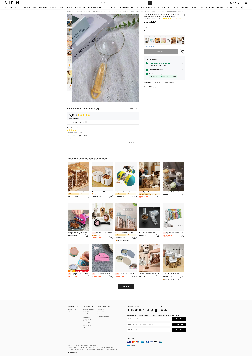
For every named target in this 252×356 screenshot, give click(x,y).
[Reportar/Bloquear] (137, 143)
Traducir (69, 138)
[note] (122, 240)
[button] (242, 3)
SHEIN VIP (85, 327)
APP (161, 306)
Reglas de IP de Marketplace (75, 349)
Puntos (99, 314)
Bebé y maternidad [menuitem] (146, 7)
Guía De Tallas (87, 325)
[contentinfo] (156, 342)
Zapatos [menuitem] (105, 7)
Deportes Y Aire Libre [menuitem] (160, 7)
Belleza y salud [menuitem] (185, 7)
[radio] (147, 31)
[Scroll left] (244, 7)
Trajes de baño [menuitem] (54, 7)
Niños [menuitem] (62, 7)
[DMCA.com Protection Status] (133, 345)
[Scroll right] (246, 7)
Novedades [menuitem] (27, 7)
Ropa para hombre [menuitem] (80, 7)
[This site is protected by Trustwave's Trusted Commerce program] (128, 345)
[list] (142, 310)
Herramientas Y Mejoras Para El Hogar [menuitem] (238, 7)
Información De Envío (88, 309)
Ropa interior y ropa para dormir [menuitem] (119, 7)
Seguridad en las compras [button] (156, 74)
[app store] (161, 311)
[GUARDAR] (182, 51)
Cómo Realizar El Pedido (87, 320)
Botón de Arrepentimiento (87, 316)
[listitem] (147, 40)
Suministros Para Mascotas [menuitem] (217, 7)
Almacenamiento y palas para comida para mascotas (128, 11)
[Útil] (129, 143)
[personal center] (231, 3)
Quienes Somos (72, 309)
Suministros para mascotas (84, 11)
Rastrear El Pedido (88, 323)
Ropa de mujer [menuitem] (43, 7)
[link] (234, 2)
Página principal (71, 11)
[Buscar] (150, 3)
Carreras (70, 311)
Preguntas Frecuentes (103, 316)
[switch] (85, 122)
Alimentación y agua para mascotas (103, 11)
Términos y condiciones (106, 347)
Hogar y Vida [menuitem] (135, 7)
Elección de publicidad (111, 349)
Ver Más (126, 286)
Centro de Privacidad (73, 347)
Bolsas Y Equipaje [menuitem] (173, 7)
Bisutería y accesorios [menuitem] (94, 7)
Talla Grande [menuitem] (69, 7)
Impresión (100, 349)
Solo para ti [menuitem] (18, 7)
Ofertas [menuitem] (35, 7)
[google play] (165, 311)
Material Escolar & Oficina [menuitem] (199, 7)
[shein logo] (11, 3)
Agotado (161, 51)
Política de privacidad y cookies (89, 347)
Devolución (86, 311)
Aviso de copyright (90, 349)
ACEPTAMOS (130, 338)
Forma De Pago (101, 311)
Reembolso (86, 314)
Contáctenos (100, 309)
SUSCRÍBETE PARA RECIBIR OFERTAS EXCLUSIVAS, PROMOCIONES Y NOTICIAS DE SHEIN (153, 315)
